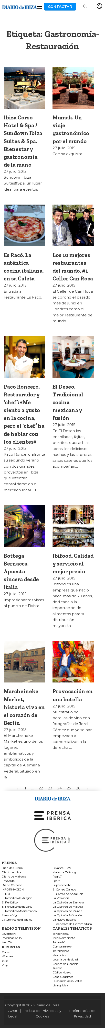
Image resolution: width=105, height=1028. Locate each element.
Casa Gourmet (62, 977)
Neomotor (59, 955)
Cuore (6, 952)
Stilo (5, 961)
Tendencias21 (61, 934)
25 (69, 788)
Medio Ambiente (63, 938)
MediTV (7, 942)
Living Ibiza (60, 985)
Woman (7, 956)
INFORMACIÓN (13, 889)
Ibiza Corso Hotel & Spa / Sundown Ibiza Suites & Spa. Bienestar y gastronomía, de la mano (23, 141)
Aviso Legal (12, 1013)
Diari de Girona (12, 868)
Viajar (6, 965)
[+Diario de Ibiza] (19, 6)
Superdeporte (61, 885)
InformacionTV (12, 938)
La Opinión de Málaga (67, 907)
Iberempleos (60, 951)
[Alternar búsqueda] (85, 7)
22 (41, 788)
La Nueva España (64, 920)
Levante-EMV (61, 868)
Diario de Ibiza (11, 872)
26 (78, 788)
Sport (56, 881)
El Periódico (10, 902)
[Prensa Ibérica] (52, 815)
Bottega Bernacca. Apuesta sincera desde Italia (21, 571)
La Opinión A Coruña (67, 915)
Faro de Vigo (10, 915)
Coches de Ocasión (65, 964)
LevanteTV (9, 934)
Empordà (8, 881)
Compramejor (62, 946)
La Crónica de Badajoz (17, 920)
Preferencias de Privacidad (82, 1013)
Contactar (60, 6)
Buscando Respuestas (67, 981)
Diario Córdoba (12, 885)
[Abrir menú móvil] (39, 7)
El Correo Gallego (64, 889)
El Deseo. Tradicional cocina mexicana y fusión (67, 402)
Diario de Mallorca (14, 877)
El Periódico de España (17, 907)
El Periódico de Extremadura (72, 924)
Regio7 (57, 877)
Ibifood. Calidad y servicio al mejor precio (73, 563)
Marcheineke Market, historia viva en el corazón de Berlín (24, 707)
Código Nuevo (61, 972)
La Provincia (61, 898)
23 (50, 788)
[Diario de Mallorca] (52, 798)
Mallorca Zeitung (64, 872)
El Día (6, 894)
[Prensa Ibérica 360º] (52, 840)
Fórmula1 (58, 942)
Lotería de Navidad (65, 959)
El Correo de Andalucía (68, 894)
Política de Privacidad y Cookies (42, 1013)
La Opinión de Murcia (67, 911)
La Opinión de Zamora (68, 902)
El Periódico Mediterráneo (19, 911)
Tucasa (57, 968)
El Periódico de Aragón (17, 898)
